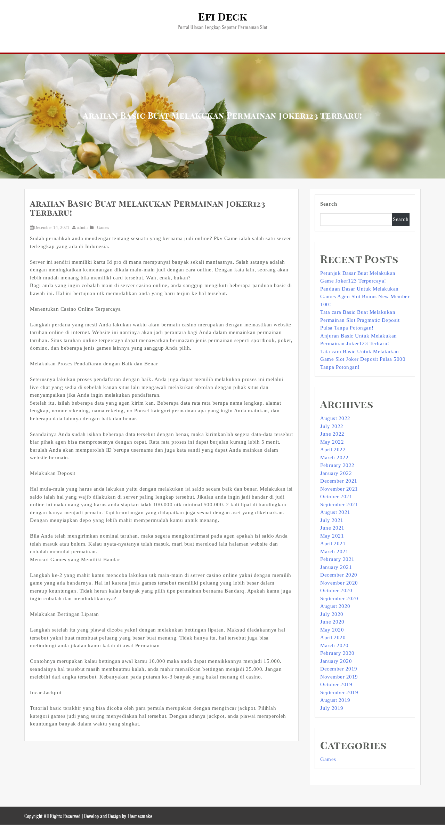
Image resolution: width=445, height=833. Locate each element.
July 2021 (331, 520)
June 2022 (332, 434)
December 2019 (338, 669)
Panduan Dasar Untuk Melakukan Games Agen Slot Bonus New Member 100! (365, 296)
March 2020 (334, 645)
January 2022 (336, 473)
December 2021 (338, 481)
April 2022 (333, 449)
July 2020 (331, 614)
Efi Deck (222, 17)
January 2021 (336, 567)
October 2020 (336, 590)
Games (103, 227)
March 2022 (334, 457)
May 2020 (332, 630)
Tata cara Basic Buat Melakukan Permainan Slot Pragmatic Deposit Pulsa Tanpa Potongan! (359, 320)
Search (328, 204)
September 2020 (339, 598)
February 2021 (337, 559)
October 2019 (336, 684)
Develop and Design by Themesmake (118, 815)
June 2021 (332, 528)
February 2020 (337, 653)
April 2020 (333, 637)
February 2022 (337, 465)
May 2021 (332, 536)
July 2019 (331, 708)
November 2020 (339, 583)
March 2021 (334, 551)
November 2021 (339, 489)
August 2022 (335, 418)
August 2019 (335, 700)
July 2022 (331, 426)
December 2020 (338, 575)
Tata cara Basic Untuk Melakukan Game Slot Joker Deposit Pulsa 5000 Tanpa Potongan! (362, 359)
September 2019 (339, 692)
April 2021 (333, 543)
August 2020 (335, 606)
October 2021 (336, 496)
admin (82, 227)
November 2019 (339, 677)
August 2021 (335, 512)
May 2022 (332, 442)
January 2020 (336, 661)
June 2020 (332, 622)
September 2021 (339, 504)
